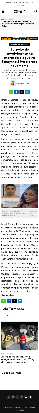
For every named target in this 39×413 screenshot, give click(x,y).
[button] (3, 315)
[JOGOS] (19, 38)
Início (5, 19)
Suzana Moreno (23, 83)
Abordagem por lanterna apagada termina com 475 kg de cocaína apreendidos (17, 359)
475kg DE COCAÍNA (8, 353)
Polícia (11, 19)
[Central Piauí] (19, 11)
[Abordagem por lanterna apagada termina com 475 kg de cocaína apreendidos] (19, 336)
